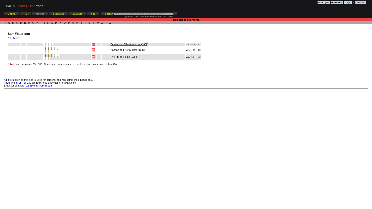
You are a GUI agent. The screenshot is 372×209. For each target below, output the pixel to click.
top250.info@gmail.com (39, 85)
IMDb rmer (24, 6)
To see (16, 38)
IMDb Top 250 (23, 82)
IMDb (7, 82)
